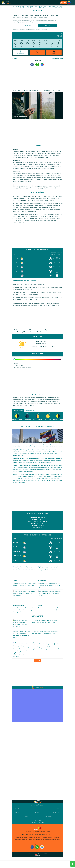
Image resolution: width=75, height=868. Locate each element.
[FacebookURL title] (32, 64)
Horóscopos (56, 812)
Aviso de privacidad (33, 834)
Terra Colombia (38, 809)
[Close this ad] (73, 860)
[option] (20, 52)
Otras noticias (48, 816)
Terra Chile (18, 809)
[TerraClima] (69, 2)
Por (14, 59)
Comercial (33, 822)
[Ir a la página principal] (6, 2)
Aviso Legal (25, 834)
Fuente (57, 59)
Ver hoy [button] (47, 25)
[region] (37, 78)
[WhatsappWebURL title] (37, 64)
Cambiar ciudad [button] (27, 25)
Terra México (56, 809)
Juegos (26, 816)
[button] (7, 54)
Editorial (42, 822)
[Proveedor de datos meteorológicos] (37, 855)
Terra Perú (18, 812)
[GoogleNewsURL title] (42, 64)
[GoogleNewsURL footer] (42, 847)
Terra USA (37, 812)
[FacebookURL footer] (32, 847)
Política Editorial (43, 834)
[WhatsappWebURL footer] (37, 847)
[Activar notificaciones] (66, 864)
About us (51, 834)
